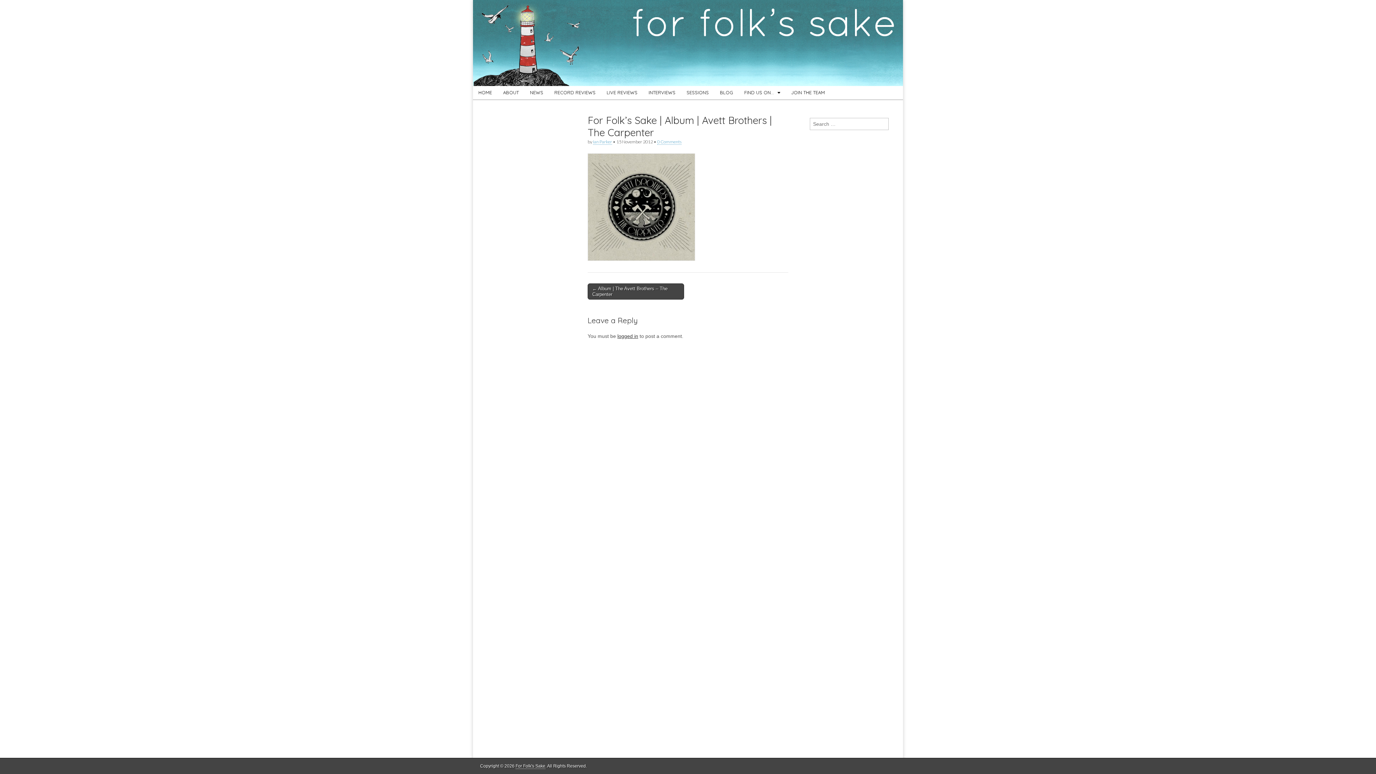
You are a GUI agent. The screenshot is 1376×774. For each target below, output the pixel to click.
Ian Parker (602, 141)
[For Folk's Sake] (688, 43)
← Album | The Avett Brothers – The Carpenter (630, 291)
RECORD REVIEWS (575, 92)
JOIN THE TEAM (808, 92)
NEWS (536, 92)
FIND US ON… (759, 92)
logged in (627, 336)
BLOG (726, 92)
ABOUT (511, 92)
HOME (485, 92)
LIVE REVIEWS (622, 92)
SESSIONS (698, 92)
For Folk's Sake (530, 766)
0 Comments (669, 141)
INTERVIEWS (662, 92)
